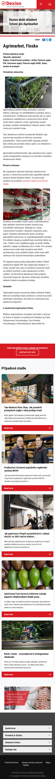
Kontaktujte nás (27, 352)
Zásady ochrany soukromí (32, 762)
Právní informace (11, 762)
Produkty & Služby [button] (13, 735)
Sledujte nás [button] (10, 749)
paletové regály (29, 180)
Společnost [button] (10, 728)
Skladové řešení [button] (12, 742)
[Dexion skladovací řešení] (13, 4)
